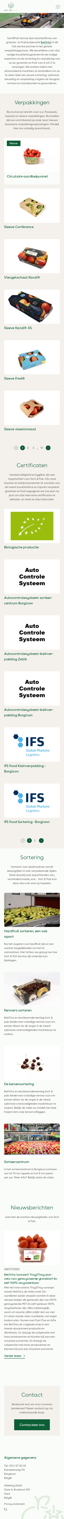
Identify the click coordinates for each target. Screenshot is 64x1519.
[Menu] (58, 6)
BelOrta (46, 42)
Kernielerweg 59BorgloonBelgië (14, 1474)
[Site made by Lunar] (5, 1509)
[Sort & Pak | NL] (11, 6)
